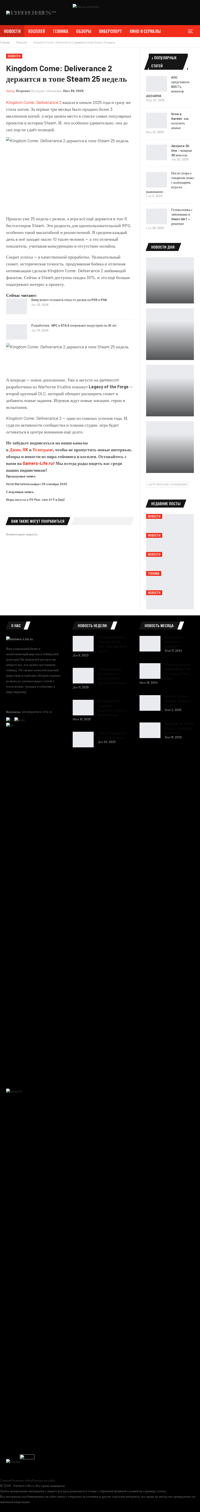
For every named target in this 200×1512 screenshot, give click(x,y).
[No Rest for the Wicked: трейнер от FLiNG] (150, 703)
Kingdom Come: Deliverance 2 (33, 102)
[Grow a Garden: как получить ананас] (156, 120)
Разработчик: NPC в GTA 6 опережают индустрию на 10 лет (74, 325)
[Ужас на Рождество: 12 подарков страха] (83, 739)
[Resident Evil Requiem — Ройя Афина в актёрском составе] (170, 391)
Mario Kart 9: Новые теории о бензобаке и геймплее (179, 728)
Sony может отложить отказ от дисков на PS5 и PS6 (69, 300)
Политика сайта (21, 1480)
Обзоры (83, 31)
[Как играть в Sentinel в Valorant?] (150, 643)
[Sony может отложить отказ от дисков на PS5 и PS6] (16, 306)
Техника (60, 31)
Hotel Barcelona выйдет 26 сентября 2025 (36, 484)
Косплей (36, 31)
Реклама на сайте (43, 1480)
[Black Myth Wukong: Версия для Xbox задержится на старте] (170, 334)
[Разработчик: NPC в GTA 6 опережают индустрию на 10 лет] (16, 332)
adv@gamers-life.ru (37, 712)
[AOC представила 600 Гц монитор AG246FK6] (156, 84)
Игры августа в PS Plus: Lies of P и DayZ (35, 499)
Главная (5, 1480)
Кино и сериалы (145, 31)
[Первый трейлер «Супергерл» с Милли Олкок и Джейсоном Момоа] (83, 675)
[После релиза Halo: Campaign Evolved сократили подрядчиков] (170, 447)
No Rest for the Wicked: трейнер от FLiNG (179, 701)
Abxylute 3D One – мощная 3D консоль (181, 150)
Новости (12, 31)
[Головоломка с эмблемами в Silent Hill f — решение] (156, 216)
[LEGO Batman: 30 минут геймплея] (170, 280)
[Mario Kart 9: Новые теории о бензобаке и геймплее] (150, 730)
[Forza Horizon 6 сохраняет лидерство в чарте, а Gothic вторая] (83, 707)
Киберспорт (110, 31)
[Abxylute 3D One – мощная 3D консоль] (156, 152)
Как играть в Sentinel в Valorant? (174, 641)
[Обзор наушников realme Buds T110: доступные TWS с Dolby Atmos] (150, 671)
